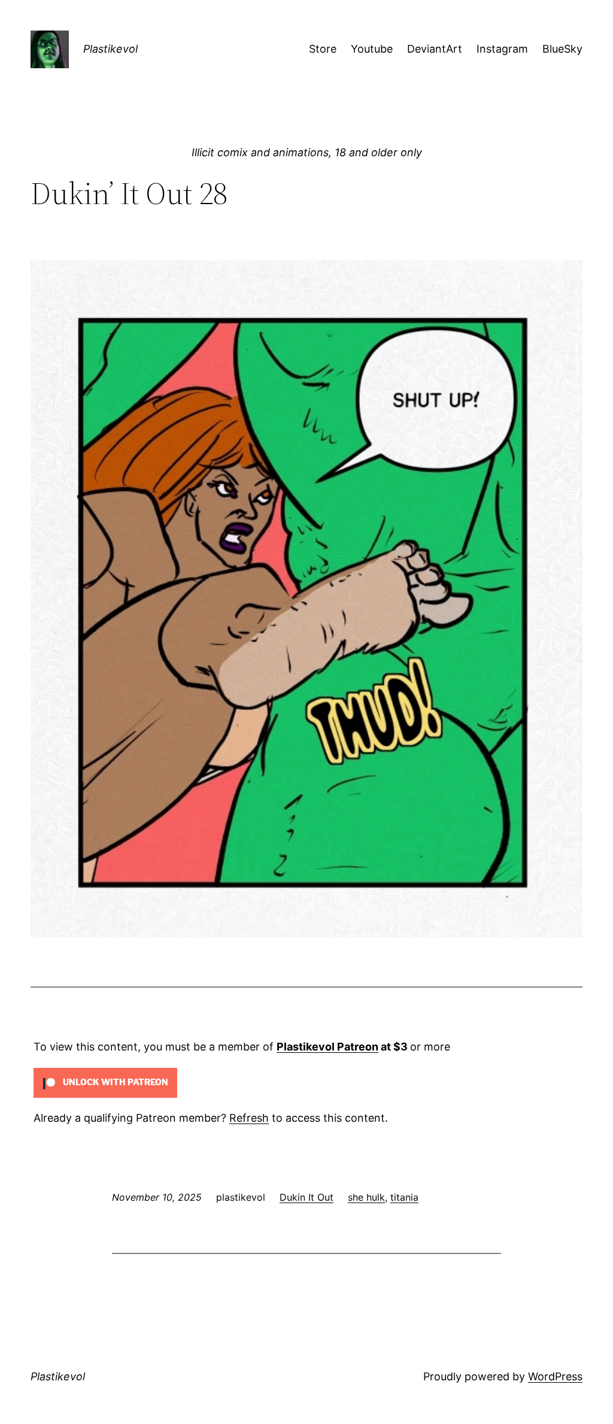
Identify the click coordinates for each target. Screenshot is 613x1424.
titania (404, 1197)
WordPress (555, 1376)
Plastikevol (110, 48)
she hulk (366, 1197)
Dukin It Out (306, 1197)
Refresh (249, 1118)
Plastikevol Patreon (327, 1046)
